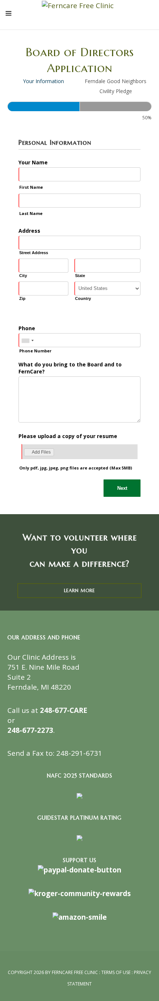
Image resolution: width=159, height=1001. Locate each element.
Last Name (31, 213)
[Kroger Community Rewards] (79, 893)
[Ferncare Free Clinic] (78, 5)
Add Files (41, 452)
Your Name (33, 162)
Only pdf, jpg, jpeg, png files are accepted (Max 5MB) (75, 468)
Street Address (33, 252)
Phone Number (35, 350)
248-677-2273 (30, 730)
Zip (22, 298)
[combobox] (27, 341)
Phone (26, 328)
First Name (31, 187)
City (23, 275)
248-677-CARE (63, 710)
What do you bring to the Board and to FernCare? (70, 368)
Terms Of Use (116, 972)
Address (29, 230)
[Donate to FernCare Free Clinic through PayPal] (79, 869)
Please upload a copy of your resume (67, 436)
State (80, 275)
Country (83, 298)
